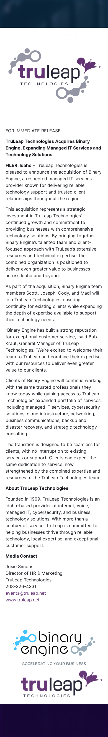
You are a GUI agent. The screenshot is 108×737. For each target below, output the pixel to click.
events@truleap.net (26, 593)
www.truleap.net (23, 599)
